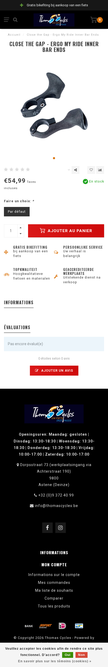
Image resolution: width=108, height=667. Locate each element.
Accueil (14, 34)
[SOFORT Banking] (45, 626)
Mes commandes (54, 582)
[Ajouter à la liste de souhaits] (91, 170)
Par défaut (17, 212)
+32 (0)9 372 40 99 (56, 495)
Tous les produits (54, 606)
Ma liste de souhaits (54, 590)
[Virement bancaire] (28, 626)
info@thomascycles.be (56, 506)
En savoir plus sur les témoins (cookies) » (54, 661)
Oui (68, 655)
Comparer (54, 598)
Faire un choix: (19, 201)
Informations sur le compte (54, 575)
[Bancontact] (79, 626)
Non (81, 655)
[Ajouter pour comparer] (100, 170)
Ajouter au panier (69, 230)
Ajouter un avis (56, 370)
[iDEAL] (62, 626)
